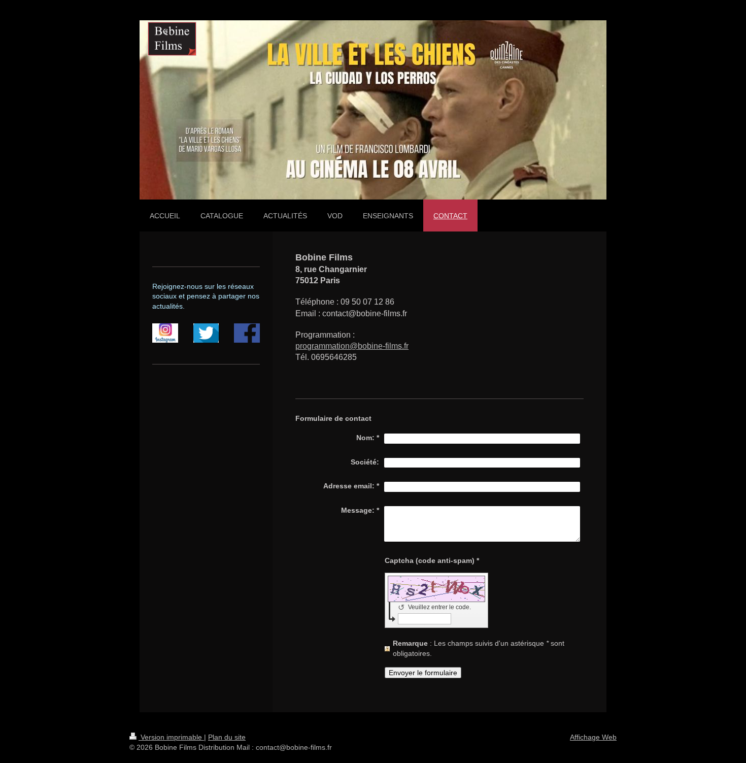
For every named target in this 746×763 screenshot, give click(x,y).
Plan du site (227, 737)
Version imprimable (171, 737)
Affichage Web (593, 737)
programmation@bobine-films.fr (352, 346)
